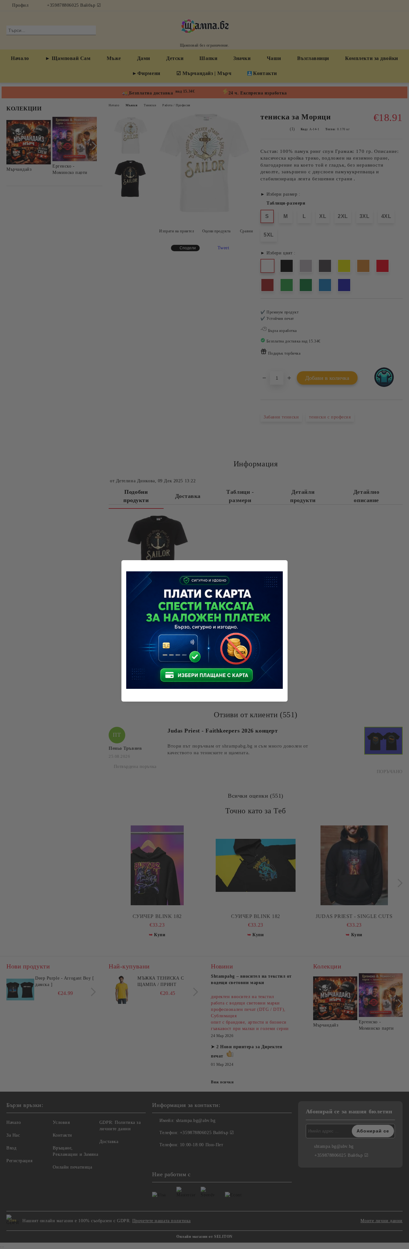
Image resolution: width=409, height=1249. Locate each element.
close (284, 564)
